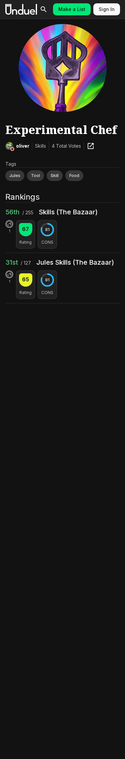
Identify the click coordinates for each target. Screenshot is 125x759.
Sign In (107, 9)
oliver (22, 146)
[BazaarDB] (91, 146)
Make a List (71, 9)
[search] (43, 9)
